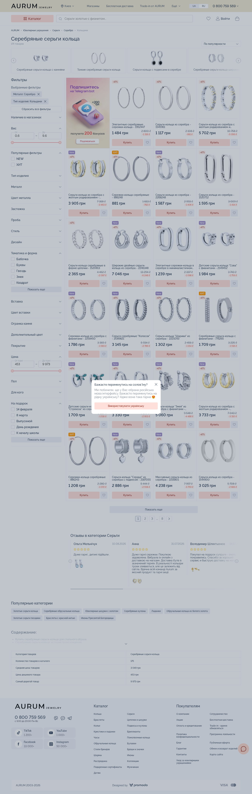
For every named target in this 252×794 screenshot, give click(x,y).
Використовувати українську (126, 405)
